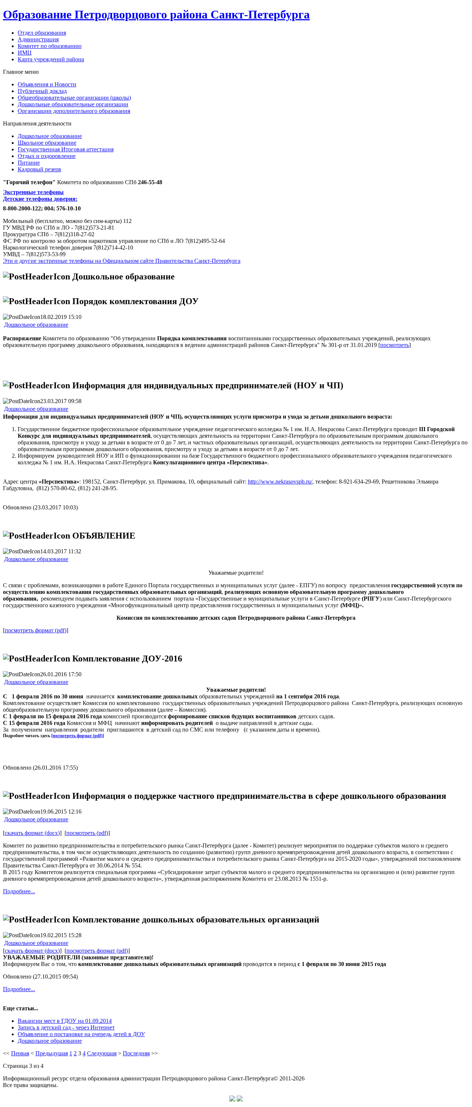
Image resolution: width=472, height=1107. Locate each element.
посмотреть (394, 345)
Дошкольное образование (36, 325)
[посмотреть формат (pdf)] (77, 735)
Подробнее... (19, 891)
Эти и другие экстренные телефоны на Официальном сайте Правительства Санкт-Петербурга (121, 261)
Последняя (136, 1053)
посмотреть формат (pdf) (35, 630)
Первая (20, 1053)
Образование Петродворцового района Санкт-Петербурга (156, 14)
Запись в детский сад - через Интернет (66, 1027)
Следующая (102, 1053)
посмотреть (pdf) (87, 833)
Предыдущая (51, 1053)
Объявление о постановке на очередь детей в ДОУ (81, 1034)
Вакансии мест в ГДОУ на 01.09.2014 (65, 1021)
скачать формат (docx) (32, 833)
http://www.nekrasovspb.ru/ (280, 481)
